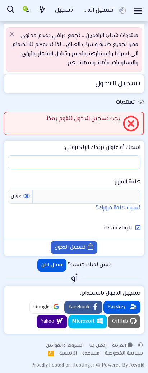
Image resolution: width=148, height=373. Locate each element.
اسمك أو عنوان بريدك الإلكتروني (102, 147)
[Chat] (26, 11)
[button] (140, 345)
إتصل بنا (98, 346)
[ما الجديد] (42, 10)
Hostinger (84, 365)
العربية (120, 346)
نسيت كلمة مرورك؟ (118, 208)
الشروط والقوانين (65, 346)
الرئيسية (68, 354)
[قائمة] (138, 11)
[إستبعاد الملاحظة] (13, 35)
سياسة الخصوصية (124, 354)
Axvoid (136, 365)
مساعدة (91, 354)
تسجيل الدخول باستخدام (111, 293)
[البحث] (11, 10)
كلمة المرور (127, 182)
